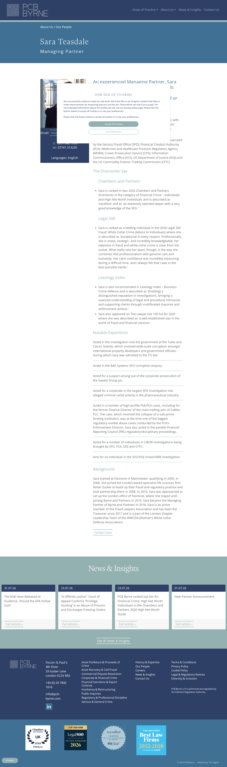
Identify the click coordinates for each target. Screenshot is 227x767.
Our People (64, 27)
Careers (140, 670)
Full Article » (13, 624)
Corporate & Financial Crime (99, 678)
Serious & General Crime (97, 702)
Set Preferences (113, 131)
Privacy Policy (179, 666)
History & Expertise (147, 662)
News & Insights (190, 10)
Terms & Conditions (183, 662)
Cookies (10, 760)
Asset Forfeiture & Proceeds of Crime (101, 664)
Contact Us (211, 10)
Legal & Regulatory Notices (188, 674)
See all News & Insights (113, 641)
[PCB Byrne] (27, 10)
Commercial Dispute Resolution (101, 674)
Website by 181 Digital (208, 762)
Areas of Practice (144, 10)
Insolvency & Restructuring (98, 689)
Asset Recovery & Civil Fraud (99, 670)
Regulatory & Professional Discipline (104, 697)
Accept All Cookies (113, 124)
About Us (167, 10)
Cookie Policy (179, 670)
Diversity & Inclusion (184, 678)
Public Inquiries (91, 693)
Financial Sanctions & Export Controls (99, 683)
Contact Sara (103, 532)
